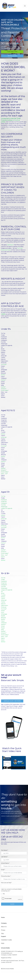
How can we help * (6, 882)
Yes (4, 893)
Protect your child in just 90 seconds (13, 822)
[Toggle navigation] (25, 5)
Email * (3, 869)
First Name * (4, 850)
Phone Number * (6, 876)
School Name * (5, 863)
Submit (12, 904)
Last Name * (4, 856)
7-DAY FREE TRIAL (12, 51)
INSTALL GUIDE (12, 56)
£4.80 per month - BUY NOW (12, 701)
